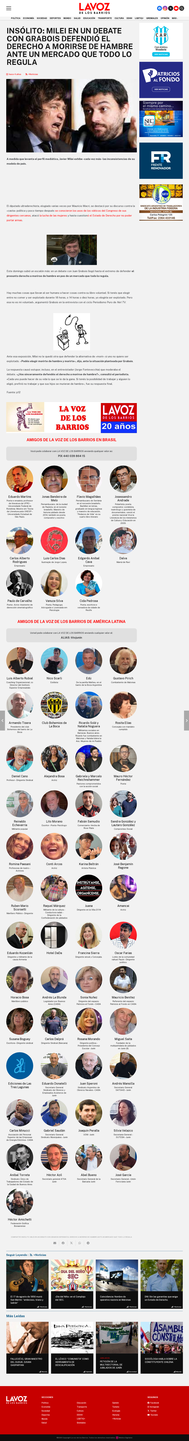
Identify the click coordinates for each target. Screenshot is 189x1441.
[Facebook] (159, 8)
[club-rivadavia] (161, 41)
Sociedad (88, 1372)
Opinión (44, 1372)
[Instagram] (165, 8)
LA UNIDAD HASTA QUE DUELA (161, 1359)
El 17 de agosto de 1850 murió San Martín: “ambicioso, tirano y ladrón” (27, 1299)
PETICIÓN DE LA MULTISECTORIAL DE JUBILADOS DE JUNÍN (66, 1364)
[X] (170, 8)
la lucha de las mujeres (53, 215)
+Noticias (33, 74)
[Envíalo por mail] (55, 1243)
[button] (8, 8)
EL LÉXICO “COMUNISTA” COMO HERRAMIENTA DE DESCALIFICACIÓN (27, 1362)
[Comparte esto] (63, 1243)
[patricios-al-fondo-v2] (161, 80)
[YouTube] (176, 8)
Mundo (134, 1372)
